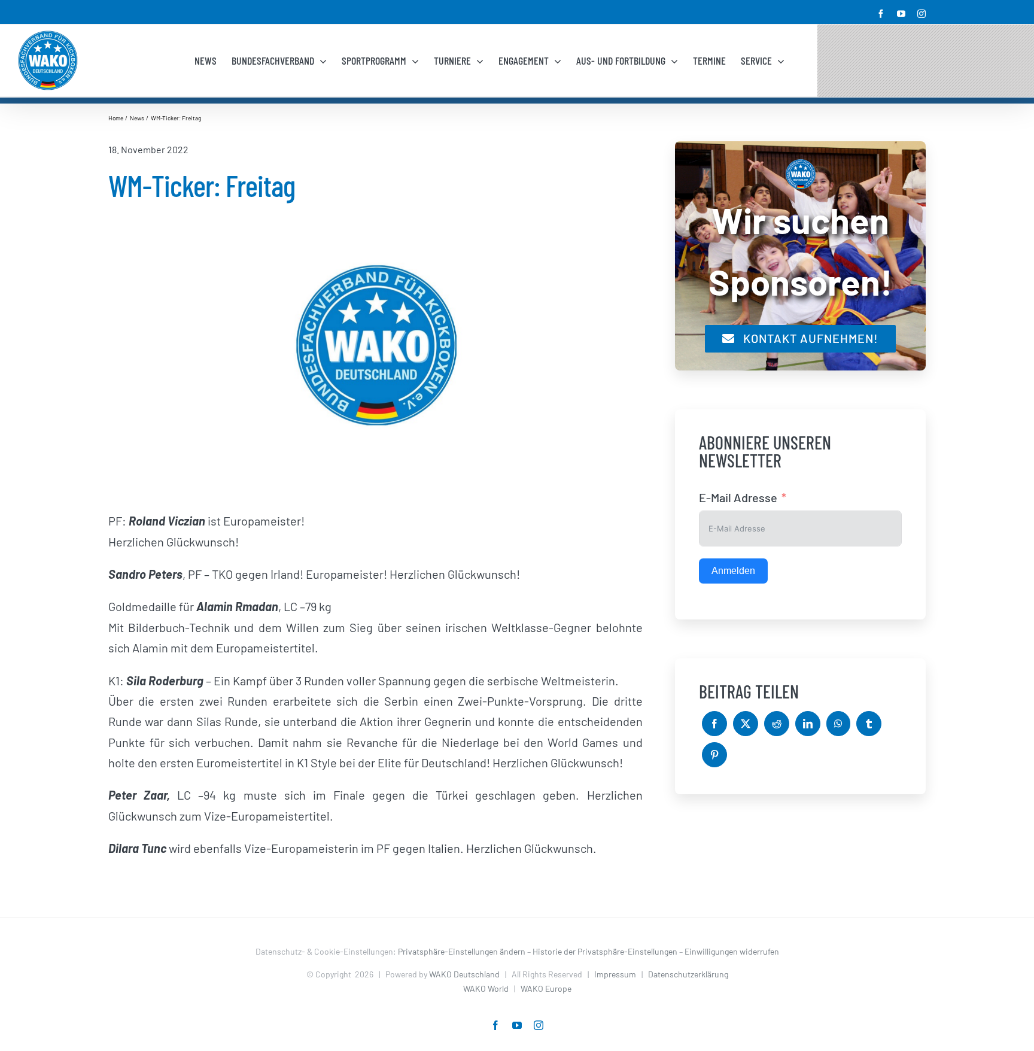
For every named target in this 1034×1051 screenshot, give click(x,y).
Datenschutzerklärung (688, 974)
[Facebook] (714, 723)
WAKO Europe (546, 988)
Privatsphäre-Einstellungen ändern (461, 951)
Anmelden (733, 571)
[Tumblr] (868, 723)
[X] (745, 723)
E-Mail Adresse (738, 497)
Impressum (615, 974)
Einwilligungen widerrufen (732, 951)
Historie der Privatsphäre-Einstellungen (605, 951)
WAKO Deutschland (464, 974)
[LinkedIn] (807, 723)
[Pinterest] (714, 754)
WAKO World (486, 988)
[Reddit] (776, 723)
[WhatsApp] (838, 723)
